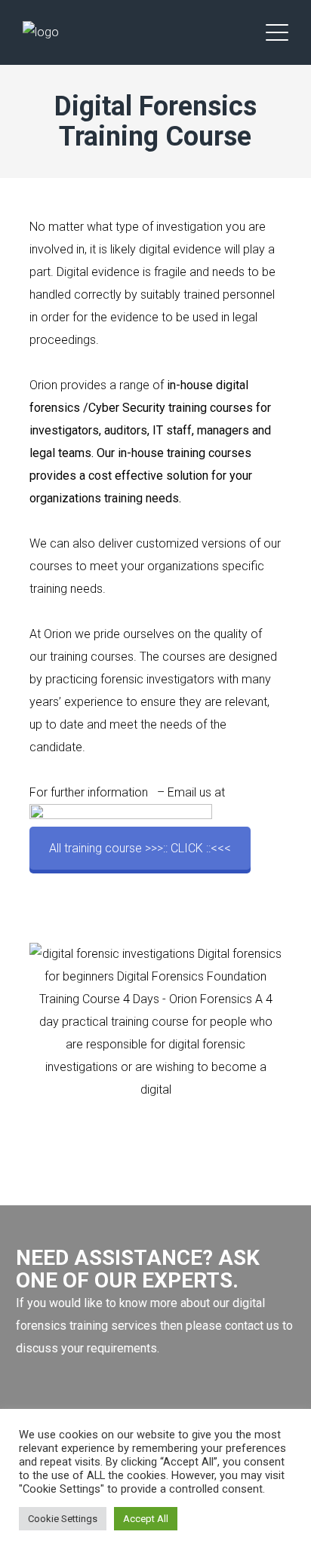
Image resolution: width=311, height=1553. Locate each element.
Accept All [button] (145, 1518)
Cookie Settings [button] (62, 1518)
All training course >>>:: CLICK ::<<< (140, 848)
